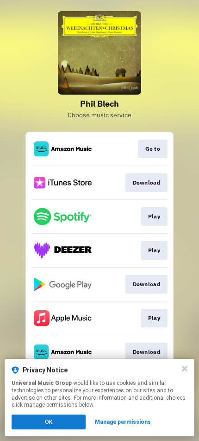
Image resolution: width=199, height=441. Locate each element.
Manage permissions (123, 422)
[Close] (184, 368)
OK (48, 422)
